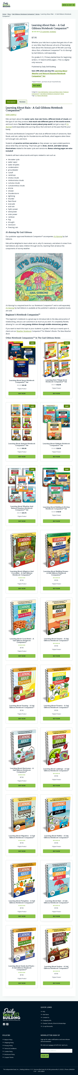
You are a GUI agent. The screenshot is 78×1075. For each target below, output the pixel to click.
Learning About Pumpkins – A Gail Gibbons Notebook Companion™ (22, 902)
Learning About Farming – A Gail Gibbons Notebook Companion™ (21, 707)
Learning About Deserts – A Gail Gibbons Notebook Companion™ (56, 640)
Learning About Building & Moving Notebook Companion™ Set (56, 508)
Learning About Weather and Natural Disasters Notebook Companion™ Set (21, 508)
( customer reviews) (48, 32)
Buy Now (36, 85)
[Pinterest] (7, 1024)
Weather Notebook (24, 331)
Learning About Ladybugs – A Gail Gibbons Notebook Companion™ (56, 770)
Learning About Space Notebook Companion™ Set (21, 381)
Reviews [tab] (22, 102)
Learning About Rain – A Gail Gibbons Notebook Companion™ (56, 902)
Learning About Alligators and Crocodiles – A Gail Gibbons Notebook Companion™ (22, 573)
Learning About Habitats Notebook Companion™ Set (56, 444)
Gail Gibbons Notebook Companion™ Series (52, 93)
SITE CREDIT (41, 1071)
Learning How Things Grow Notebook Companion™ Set (56, 381)
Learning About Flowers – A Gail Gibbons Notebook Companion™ (56, 707)
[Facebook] (3, 1024)
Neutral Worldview (42, 95)
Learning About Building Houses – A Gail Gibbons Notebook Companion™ (56, 573)
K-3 (36, 95)
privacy (51, 1045)
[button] (26, 25)
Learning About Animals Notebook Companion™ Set (21, 444)
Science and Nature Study (56, 92)
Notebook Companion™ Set (49, 73)
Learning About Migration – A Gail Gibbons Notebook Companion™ (22, 837)
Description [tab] (11, 102)
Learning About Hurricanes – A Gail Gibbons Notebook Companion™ (22, 770)
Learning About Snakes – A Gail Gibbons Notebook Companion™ (56, 967)
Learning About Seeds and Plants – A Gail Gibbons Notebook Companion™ (21, 968)
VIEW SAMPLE (11, 115)
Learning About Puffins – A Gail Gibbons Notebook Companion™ (56, 837)
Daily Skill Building (43, 92)
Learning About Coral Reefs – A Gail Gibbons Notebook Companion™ (22, 640)
